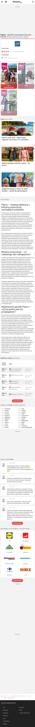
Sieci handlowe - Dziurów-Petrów (17, 696)
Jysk (4, 718)
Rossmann (5, 713)
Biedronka (5, 710)
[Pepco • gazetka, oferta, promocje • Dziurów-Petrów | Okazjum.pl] (17, 44)
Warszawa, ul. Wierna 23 (17, 394)
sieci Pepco (10, 358)
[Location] (5, 2)
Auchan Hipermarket (24, 713)
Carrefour (5, 715)
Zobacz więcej (17, 401)
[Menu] (2, 2)
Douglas (5, 724)
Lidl (4, 707)
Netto (20, 710)
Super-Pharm (6, 721)
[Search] (33, 2)
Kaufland (21, 707)
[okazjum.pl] (17, 2)
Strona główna (3, 696)
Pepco (30, 696)
